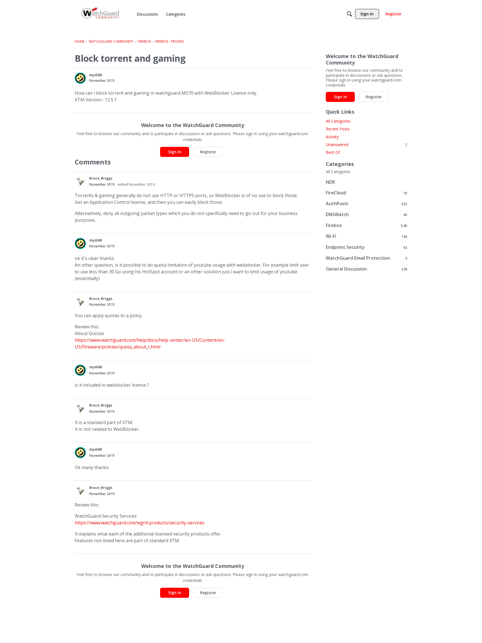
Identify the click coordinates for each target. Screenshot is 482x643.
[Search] (349, 14)
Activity (332, 136)
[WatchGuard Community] (101, 14)
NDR (330, 182)
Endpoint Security (366, 247)
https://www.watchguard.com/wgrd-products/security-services (139, 523)
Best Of (333, 152)
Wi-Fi (366, 236)
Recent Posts (338, 129)
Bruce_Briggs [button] (100, 178)
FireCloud (366, 193)
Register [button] (208, 151)
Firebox (366, 225)
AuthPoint (366, 204)
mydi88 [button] (95, 75)
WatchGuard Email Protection (366, 258)
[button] (80, 78)
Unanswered (366, 144)
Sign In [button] (174, 151)
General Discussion (366, 269)
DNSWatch (366, 214)
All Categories (338, 121)
